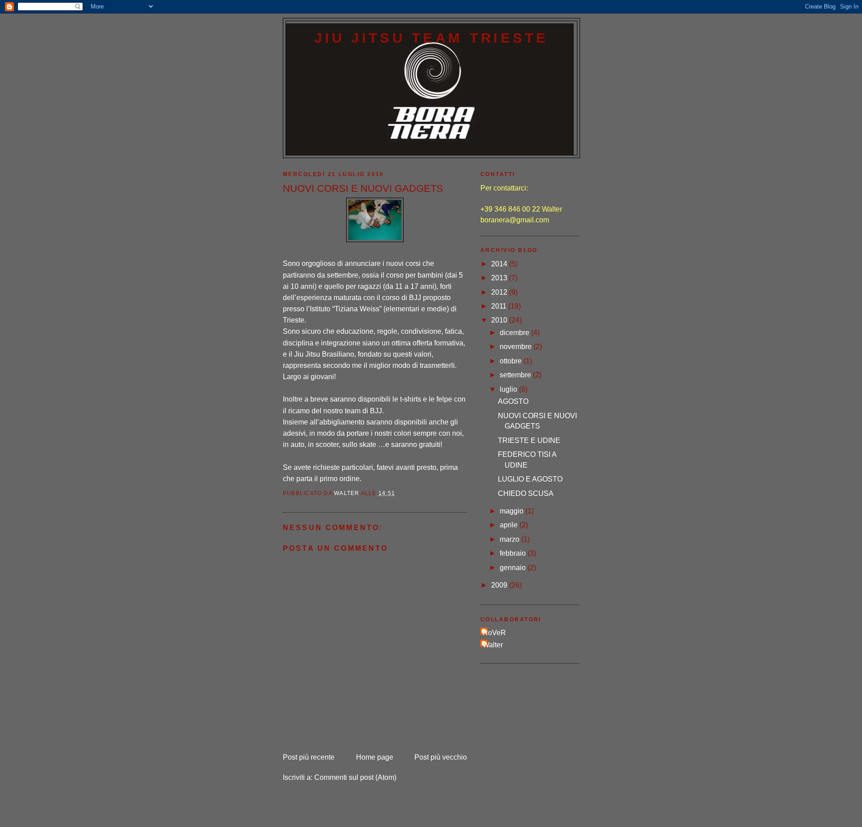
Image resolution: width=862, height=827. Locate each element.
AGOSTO (513, 401)
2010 (500, 320)
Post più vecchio (440, 757)
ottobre (511, 361)
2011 (499, 306)
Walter (493, 645)
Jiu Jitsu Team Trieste (431, 38)
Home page (374, 757)
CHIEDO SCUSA (526, 493)
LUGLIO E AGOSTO (530, 479)
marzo (510, 539)
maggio (512, 511)
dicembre (515, 332)
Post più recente (308, 757)
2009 (500, 585)
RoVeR (494, 633)
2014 (500, 264)
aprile (509, 525)
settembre (516, 375)
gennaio (514, 567)
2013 (500, 278)
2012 (500, 292)
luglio (509, 389)
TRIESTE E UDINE (529, 440)
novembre (516, 346)
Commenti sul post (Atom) (355, 777)
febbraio (514, 553)
